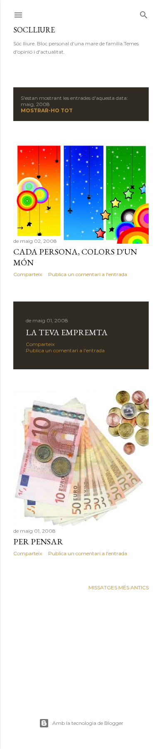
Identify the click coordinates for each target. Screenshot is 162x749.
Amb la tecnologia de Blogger (87, 723)
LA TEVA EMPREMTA (67, 332)
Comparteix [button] (27, 274)
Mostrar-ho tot (47, 110)
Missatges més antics (118, 587)
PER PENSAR (38, 541)
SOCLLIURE (34, 30)
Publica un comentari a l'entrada (87, 274)
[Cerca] (144, 13)
